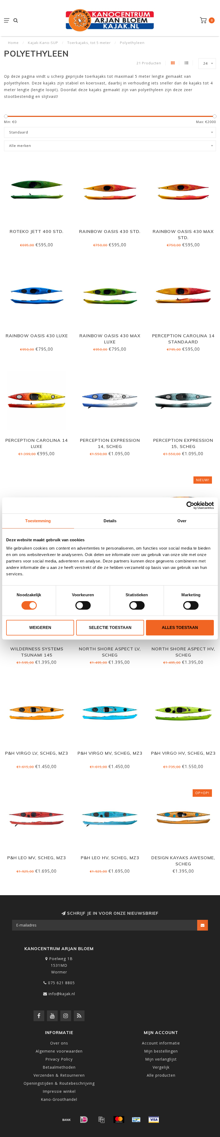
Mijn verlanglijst (161, 1059)
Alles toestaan (180, 627)
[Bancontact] (136, 1120)
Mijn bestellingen (161, 1051)
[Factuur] (101, 1120)
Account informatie (161, 1043)
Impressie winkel (59, 1091)
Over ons (59, 1043)
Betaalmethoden (59, 1067)
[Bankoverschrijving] (66, 1120)
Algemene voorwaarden (59, 1051)
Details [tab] (110, 520)
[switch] (83, 605)
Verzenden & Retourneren (59, 1075)
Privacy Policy (59, 1059)
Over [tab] (181, 520)
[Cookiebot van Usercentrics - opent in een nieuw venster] (190, 505)
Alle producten (161, 1075)
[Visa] (153, 1120)
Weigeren (40, 627)
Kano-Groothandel (59, 1099)
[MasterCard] (119, 1120)
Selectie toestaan (110, 627)
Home (13, 42)
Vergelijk (161, 1067)
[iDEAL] (84, 1120)
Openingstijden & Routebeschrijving (59, 1083)
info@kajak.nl (62, 993)
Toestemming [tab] (38, 520)
